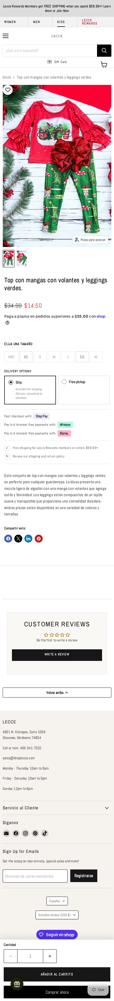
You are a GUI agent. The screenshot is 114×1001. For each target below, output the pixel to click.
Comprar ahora (57, 992)
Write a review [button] (57, 654)
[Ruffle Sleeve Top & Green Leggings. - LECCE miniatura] (8, 258)
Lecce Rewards (90, 22)
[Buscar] (104, 51)
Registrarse (83, 875)
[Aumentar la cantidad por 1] (50, 956)
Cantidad (10, 945)
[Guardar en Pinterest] (39, 539)
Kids (61, 22)
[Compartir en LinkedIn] (28, 539)
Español (54, 901)
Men (36, 22)
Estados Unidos (54, 915)
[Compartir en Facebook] (8, 539)
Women (10, 22)
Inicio (7, 77)
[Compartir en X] (18, 539)
